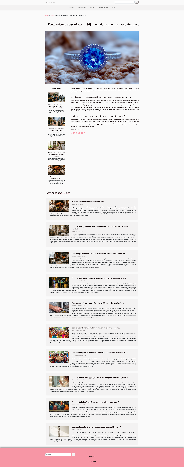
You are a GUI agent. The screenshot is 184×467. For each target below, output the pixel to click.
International (82, 8)
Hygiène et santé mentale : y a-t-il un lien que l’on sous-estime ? (56, 154)
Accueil (47, 15)
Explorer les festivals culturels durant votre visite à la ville (96, 328)
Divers (113, 8)
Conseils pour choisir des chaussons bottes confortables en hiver (98, 253)
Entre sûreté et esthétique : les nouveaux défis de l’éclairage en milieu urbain (56, 130)
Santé (92, 8)
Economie (71, 8)
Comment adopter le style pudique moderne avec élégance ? (96, 427)
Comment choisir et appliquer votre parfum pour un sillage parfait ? (100, 377)
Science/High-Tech (103, 8)
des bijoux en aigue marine (115, 104)
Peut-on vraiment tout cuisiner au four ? (89, 202)
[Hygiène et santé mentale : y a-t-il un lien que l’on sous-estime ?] (56, 146)
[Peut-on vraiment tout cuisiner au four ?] (56, 170)
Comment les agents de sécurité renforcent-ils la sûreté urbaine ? (99, 278)
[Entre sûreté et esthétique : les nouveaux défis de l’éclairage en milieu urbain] (56, 122)
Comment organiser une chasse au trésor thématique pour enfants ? (100, 353)
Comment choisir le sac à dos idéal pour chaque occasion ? (95, 402)
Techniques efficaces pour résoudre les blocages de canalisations (98, 303)
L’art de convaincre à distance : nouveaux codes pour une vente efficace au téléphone (56, 106)
